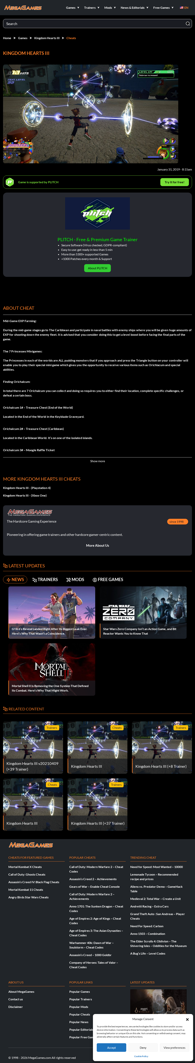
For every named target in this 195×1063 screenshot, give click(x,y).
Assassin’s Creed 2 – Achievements (93, 879)
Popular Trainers (80, 999)
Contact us (15, 999)
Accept (111, 1047)
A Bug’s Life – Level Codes (147, 953)
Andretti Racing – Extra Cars (149, 906)
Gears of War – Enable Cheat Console (94, 886)
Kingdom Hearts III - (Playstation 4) (27, 488)
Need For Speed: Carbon (146, 926)
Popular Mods (78, 1007)
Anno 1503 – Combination (147, 933)
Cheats (71, 38)
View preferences (174, 1047)
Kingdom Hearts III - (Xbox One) (25, 495)
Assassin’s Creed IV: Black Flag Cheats (33, 882)
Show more (97, 461)
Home (7, 38)
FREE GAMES (110, 579)
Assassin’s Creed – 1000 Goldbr (90, 955)
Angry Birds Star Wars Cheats (28, 897)
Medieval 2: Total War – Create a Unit (155, 898)
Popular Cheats (79, 1014)
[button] (187, 1019)
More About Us (97, 545)
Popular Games (79, 991)
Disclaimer (15, 1007)
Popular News (78, 1022)
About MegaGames (21, 991)
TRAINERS (48, 579)
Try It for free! (175, 182)
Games (22, 38)
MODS (78, 579)
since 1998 (176, 521)
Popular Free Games (83, 1037)
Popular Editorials (81, 1029)
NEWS (18, 579)
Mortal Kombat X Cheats (25, 867)
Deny (143, 1047)
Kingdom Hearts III (47, 38)
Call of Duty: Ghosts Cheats (26, 874)
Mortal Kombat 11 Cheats (25, 889)
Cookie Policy (141, 1056)
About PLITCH (97, 268)
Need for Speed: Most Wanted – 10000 (156, 867)
